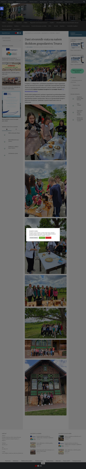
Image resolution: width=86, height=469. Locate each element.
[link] (1, 8)
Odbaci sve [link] (48, 237)
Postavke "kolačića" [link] (34, 237)
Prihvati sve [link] (42, 237)
